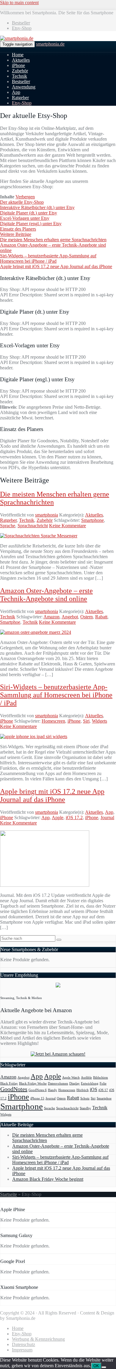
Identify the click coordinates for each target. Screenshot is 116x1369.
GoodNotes (13, 1089)
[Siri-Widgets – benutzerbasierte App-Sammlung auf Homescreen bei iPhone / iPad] (33, 736)
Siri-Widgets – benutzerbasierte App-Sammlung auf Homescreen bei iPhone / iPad (56, 695)
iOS (93, 1089)
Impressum (22, 1349)
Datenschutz (23, 1344)
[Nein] (103, 1367)
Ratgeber (20, 97)
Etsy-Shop (22, 28)
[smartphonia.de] (16, 38)
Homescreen (53, 721)
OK (96, 1366)
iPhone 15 (37, 1098)
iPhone (18, 65)
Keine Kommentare (67, 525)
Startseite (8, 1194)
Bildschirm (100, 1077)
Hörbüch (82, 1090)
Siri (86, 721)
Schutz (85, 1098)
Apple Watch (71, 1077)
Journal (107, 817)
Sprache (7, 525)
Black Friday (9, 1083)
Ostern (86, 616)
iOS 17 (103, 1090)
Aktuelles (21, 60)
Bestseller (21, 22)
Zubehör (20, 70)
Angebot (70, 616)
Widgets (99, 721)
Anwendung (23, 86)
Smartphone (92, 520)
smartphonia (46, 514)
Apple (57, 817)
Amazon (51, 616)
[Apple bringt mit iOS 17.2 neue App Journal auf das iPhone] (44, 885)
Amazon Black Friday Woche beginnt (47, 1179)
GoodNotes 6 (38, 1090)
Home (17, 54)
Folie (103, 1083)
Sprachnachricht (33, 525)
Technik (19, 76)
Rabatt (101, 616)
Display (74, 1083)
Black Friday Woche (33, 1083)
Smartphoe (10, 622)
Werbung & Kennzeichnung (38, 1339)
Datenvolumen (58, 1083)
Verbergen (25, 196)
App (16, 92)
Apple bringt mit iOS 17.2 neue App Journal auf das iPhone (52, 795)
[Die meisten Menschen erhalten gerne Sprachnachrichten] (38, 535)
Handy (52, 1090)
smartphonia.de (50, 43)
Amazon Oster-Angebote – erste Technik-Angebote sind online (46, 595)
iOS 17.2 (74, 817)
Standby (85, 1108)
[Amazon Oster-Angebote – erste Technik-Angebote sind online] (35, 632)
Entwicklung (89, 1083)
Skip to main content (19, 2)
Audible (86, 1077)
